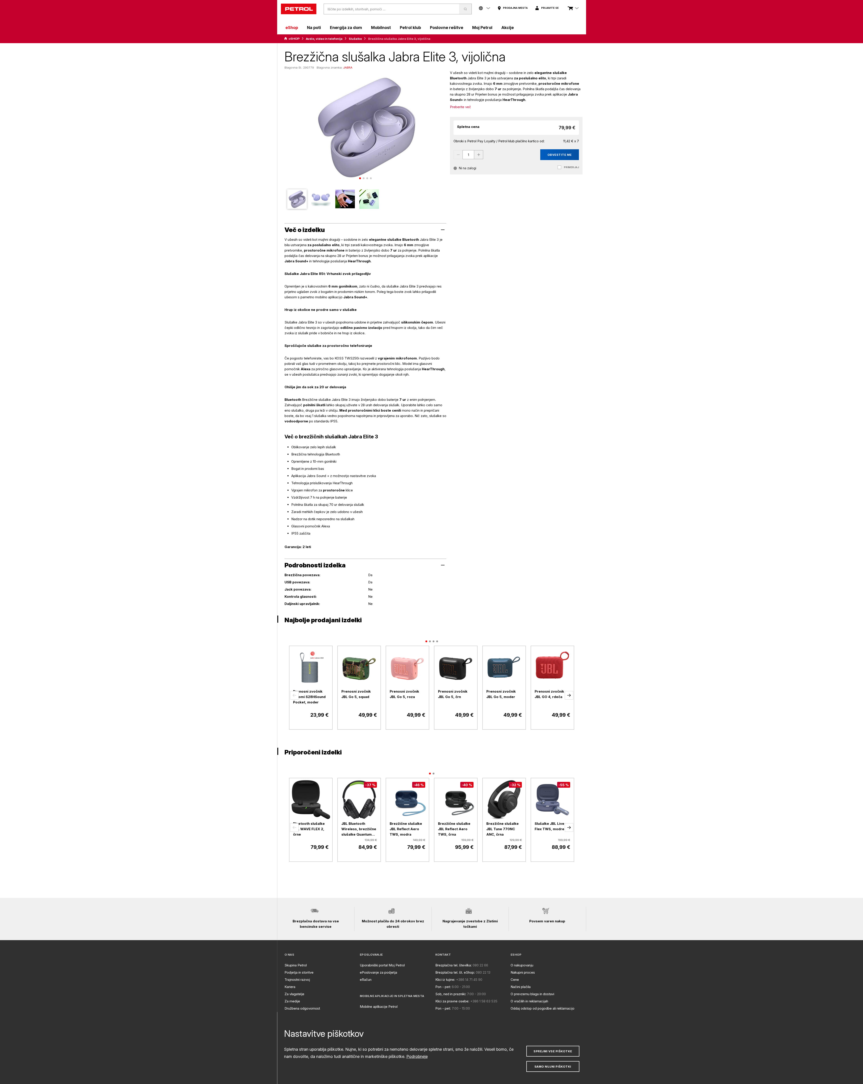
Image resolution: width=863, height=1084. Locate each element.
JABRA (347, 67)
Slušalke (355, 38)
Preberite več (460, 107)
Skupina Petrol (296, 965)
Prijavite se (550, 7)
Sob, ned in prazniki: (450, 994)
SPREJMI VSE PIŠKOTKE (553, 1051)
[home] (298, 9)
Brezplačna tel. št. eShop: (455, 972)
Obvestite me (559, 154)
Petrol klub (410, 27)
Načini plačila (521, 987)
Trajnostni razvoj (297, 979)
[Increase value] (478, 154)
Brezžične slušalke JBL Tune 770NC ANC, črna (502, 828)
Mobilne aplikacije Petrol (379, 1006)
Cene (515, 979)
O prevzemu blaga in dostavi (532, 994)
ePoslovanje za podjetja (378, 972)
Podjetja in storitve (299, 972)
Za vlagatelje (294, 994)
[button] (294, 695)
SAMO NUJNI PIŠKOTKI (552, 1066)
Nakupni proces (523, 972)
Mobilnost (381, 27)
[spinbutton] (468, 154)
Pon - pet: (443, 987)
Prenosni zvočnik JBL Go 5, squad (356, 694)
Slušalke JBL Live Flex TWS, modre (549, 826)
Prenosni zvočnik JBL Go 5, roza (404, 694)
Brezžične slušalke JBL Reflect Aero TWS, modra (406, 828)
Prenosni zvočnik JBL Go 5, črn (452, 694)
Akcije (507, 27)
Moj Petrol (482, 27)
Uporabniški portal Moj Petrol (382, 965)
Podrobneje (417, 1056)
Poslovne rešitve (446, 27)
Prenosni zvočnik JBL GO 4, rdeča (549, 694)
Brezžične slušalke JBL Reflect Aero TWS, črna (454, 828)
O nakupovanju (522, 965)
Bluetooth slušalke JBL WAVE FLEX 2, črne (309, 828)
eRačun (365, 979)
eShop (291, 27)
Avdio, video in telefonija (324, 38)
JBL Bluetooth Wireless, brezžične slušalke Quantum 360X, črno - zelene (358, 829)
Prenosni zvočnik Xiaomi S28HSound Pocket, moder (309, 696)
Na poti (314, 27)
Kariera (290, 987)
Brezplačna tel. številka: (453, 965)
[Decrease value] (458, 154)
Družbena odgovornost (302, 1008)
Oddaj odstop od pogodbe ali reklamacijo (542, 1008)
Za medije (292, 1001)
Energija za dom (346, 27)
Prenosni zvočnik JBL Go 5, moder (501, 694)
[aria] (292, 38)
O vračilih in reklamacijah (529, 1001)
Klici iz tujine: (445, 979)
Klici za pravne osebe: (452, 1001)
